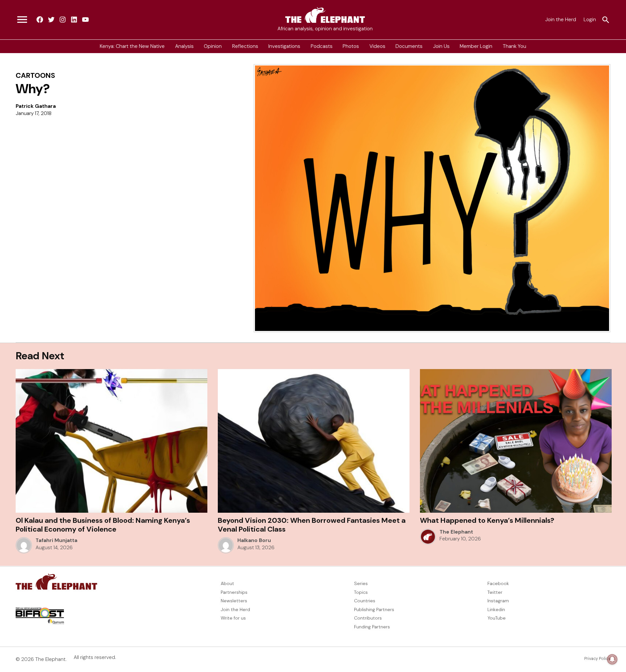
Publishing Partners (374, 609)
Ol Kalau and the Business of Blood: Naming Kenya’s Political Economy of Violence (103, 525)
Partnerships (234, 592)
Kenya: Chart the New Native (132, 46)
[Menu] (22, 19)
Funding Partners (372, 627)
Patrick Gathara (36, 106)
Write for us (233, 618)
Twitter (494, 592)
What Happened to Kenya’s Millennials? (487, 520)
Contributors (368, 618)
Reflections (245, 46)
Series (361, 583)
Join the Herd (560, 19)
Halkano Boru (254, 540)
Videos (377, 46)
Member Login (476, 46)
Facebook (498, 583)
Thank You (514, 46)
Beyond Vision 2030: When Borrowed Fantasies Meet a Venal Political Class (312, 525)
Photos (351, 46)
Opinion (213, 46)
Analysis (184, 46)
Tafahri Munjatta (56, 540)
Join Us (441, 46)
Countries (364, 601)
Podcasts (322, 46)
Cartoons (35, 75)
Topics (361, 592)
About (227, 583)
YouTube (496, 618)
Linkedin (496, 609)
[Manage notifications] (612, 659)
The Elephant (456, 532)
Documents (409, 46)
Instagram (498, 601)
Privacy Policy (597, 658)
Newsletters (234, 601)
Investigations (284, 46)
